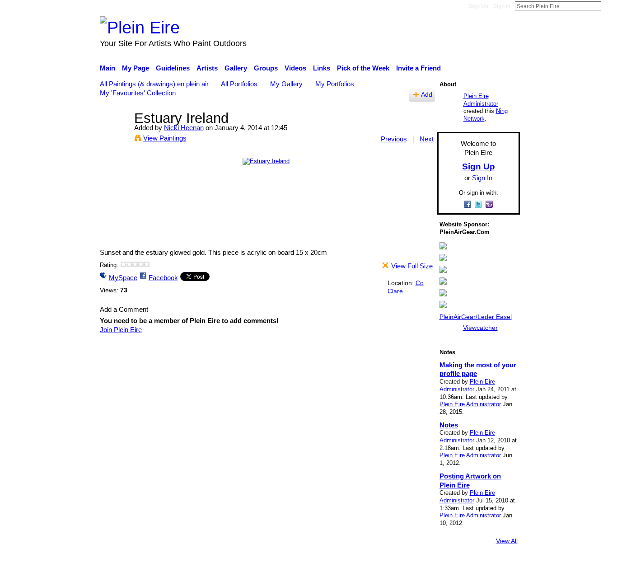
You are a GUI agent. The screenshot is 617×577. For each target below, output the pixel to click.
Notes (448, 425)
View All (507, 540)
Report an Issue (437, 565)
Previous (394, 139)
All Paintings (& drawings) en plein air (154, 84)
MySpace (123, 277)
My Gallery (286, 84)
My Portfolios (334, 84)
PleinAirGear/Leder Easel (475, 316)
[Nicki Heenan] (114, 134)
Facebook (163, 277)
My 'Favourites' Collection (138, 93)
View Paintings (165, 138)
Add (426, 94)
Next (427, 139)
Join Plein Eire (121, 329)
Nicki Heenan (184, 127)
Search (608, 6)
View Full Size (412, 266)
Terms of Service (495, 565)
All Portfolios (239, 84)
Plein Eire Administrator (480, 100)
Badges (393, 565)
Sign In (501, 6)
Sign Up (478, 6)
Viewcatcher (480, 327)
